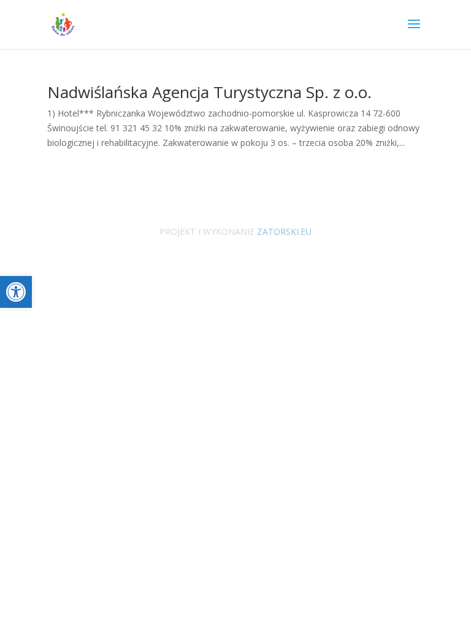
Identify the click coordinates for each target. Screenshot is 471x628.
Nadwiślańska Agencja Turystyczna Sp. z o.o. (209, 92)
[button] (16, 292)
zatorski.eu (283, 231)
